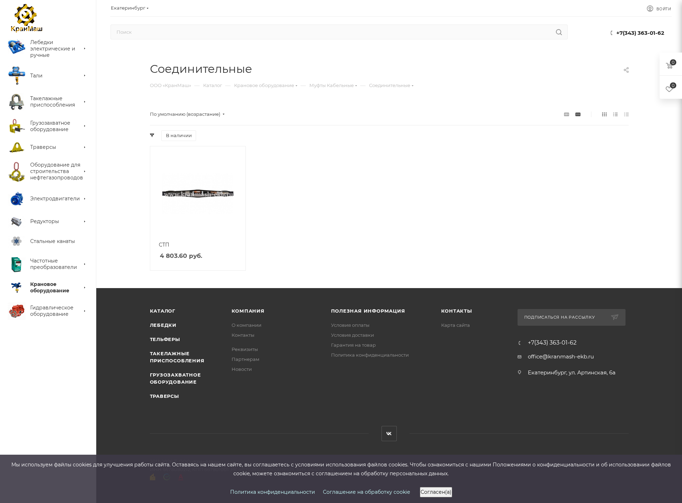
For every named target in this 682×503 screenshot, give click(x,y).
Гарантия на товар (353, 345)
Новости (242, 369)
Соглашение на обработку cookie (366, 492)
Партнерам (245, 359)
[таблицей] (626, 114)
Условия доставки (352, 335)
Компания (248, 311)
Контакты (243, 335)
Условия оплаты (350, 325)
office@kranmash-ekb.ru (561, 356)
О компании (246, 325)
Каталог (163, 311)
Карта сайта (455, 325)
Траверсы (164, 396)
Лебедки (163, 325)
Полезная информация (368, 311)
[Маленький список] (567, 114)
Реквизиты (245, 349)
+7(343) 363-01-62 (640, 32)
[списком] (615, 114)
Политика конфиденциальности (370, 355)
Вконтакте (389, 433)
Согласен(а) (436, 492)
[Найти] (559, 32)
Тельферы (165, 339)
